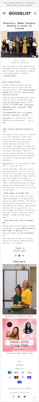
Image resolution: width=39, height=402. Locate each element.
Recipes (19, 365)
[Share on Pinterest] (23, 255)
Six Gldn (25, 115)
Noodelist (15, 388)
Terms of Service (24, 392)
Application (7, 118)
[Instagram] (18, 397)
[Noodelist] (20, 13)
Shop (19, 361)
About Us (19, 369)
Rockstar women (19, 250)
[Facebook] (13, 397)
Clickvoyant (28, 104)
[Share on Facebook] (15, 255)
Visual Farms (7, 109)
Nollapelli (16, 115)
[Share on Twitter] (19, 255)
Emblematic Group (9, 107)
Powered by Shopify (25, 388)
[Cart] (35, 13)
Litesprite (21, 107)
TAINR (29, 107)
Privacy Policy (14, 392)
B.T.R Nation (27, 112)
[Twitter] (24, 397)
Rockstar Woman (10, 75)
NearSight (6, 115)
